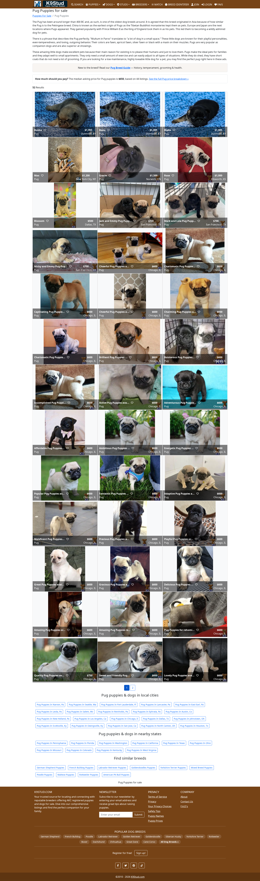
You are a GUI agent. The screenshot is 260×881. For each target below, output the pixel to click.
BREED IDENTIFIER (178, 4)
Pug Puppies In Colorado (79, 750)
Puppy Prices (155, 820)
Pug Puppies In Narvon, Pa (50, 704)
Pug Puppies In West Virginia (141, 750)
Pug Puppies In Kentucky (109, 750)
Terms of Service (157, 796)
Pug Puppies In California (145, 743)
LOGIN (208, 4)
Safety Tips (154, 811)
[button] (45, 130)
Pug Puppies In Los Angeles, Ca (90, 718)
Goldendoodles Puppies (143, 767)
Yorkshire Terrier (194, 836)
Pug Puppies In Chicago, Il (124, 718)
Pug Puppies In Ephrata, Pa (147, 711)
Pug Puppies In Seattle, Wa (82, 704)
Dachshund (99, 841)
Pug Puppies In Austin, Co (179, 711)
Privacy (152, 801)
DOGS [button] (109, 4)
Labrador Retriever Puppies (112, 767)
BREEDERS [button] (141, 4)
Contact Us (187, 801)
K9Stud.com (138, 876)
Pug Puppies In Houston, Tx (194, 725)
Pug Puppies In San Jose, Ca (122, 725)
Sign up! (140, 853)
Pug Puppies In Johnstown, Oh (189, 718)
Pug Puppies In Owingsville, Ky (87, 725)
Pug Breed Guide (120, 67)
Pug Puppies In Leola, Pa (49, 711)
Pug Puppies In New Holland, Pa (53, 718)
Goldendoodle (153, 836)
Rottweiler (214, 836)
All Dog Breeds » (170, 841)
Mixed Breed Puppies (201, 767)
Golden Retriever (131, 836)
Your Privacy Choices (160, 806)
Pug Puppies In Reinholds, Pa (113, 711)
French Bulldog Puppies (81, 767)
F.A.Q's (184, 806)
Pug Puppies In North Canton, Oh (158, 725)
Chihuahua (115, 841)
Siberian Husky (173, 836)
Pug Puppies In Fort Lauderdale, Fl (118, 704)
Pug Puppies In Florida (82, 743)
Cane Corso (149, 841)
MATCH (158, 4)
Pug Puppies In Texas (174, 743)
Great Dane (132, 841)
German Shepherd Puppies (50, 767)
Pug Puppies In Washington (113, 743)
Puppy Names (156, 816)
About (184, 796)
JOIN (196, 4)
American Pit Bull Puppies (116, 774)
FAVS (220, 4)
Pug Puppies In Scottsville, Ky (52, 725)
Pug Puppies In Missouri (49, 750)
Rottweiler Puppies (88, 774)
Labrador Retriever (108, 836)
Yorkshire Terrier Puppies (173, 767)
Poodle (89, 836)
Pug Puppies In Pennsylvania (51, 743)
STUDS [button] (123, 4)
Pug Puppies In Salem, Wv (80, 711)
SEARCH (78, 4)
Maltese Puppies (65, 774)
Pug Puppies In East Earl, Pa (189, 704)
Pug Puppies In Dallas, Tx (156, 718)
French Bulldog (72, 836)
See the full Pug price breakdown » (169, 79)
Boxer (84, 841)
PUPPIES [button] (93, 4)
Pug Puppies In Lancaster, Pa (155, 704)
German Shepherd (50, 836)
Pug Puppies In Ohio (200, 743)
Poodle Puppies (44, 774)
